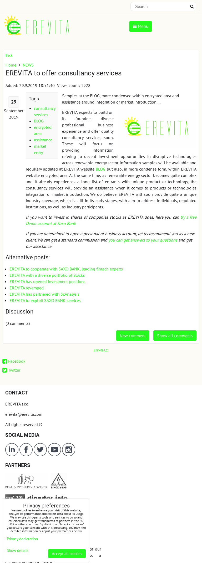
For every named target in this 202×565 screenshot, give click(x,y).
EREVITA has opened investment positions (47, 281)
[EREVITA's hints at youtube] (55, 454)
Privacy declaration (22, 538)
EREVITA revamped (26, 287)
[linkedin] (11, 454)
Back (9, 55)
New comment (133, 335)
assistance (43, 139)
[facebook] (26, 454)
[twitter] (41, 454)
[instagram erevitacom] (68, 454)
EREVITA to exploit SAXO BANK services (45, 300)
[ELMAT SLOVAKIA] (58, 487)
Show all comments (175, 335)
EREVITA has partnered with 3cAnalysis (44, 294)
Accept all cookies (67, 553)
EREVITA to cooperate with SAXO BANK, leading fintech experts (66, 268)
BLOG (39, 121)
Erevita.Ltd (101, 350)
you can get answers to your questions (142, 240)
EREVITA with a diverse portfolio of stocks (47, 275)
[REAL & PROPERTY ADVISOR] (26, 487)
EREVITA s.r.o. (17, 404)
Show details (17, 550)
